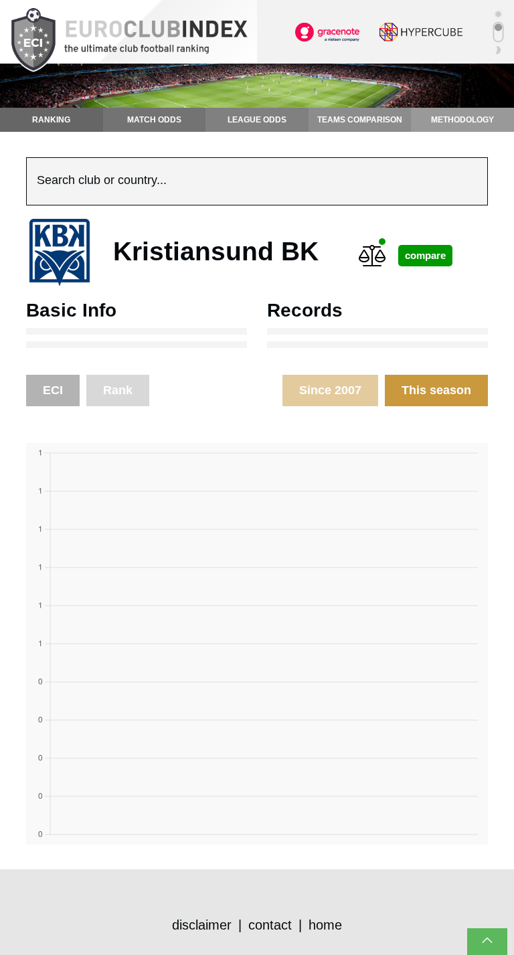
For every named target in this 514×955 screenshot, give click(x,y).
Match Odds (154, 119)
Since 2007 (330, 390)
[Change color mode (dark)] (498, 32)
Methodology (462, 119)
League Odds (257, 119)
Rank (118, 390)
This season (436, 390)
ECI (53, 390)
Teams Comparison (359, 119)
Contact (270, 925)
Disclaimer (202, 925)
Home (325, 925)
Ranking (51, 119)
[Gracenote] (327, 30)
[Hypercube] (420, 30)
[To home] (129, 40)
